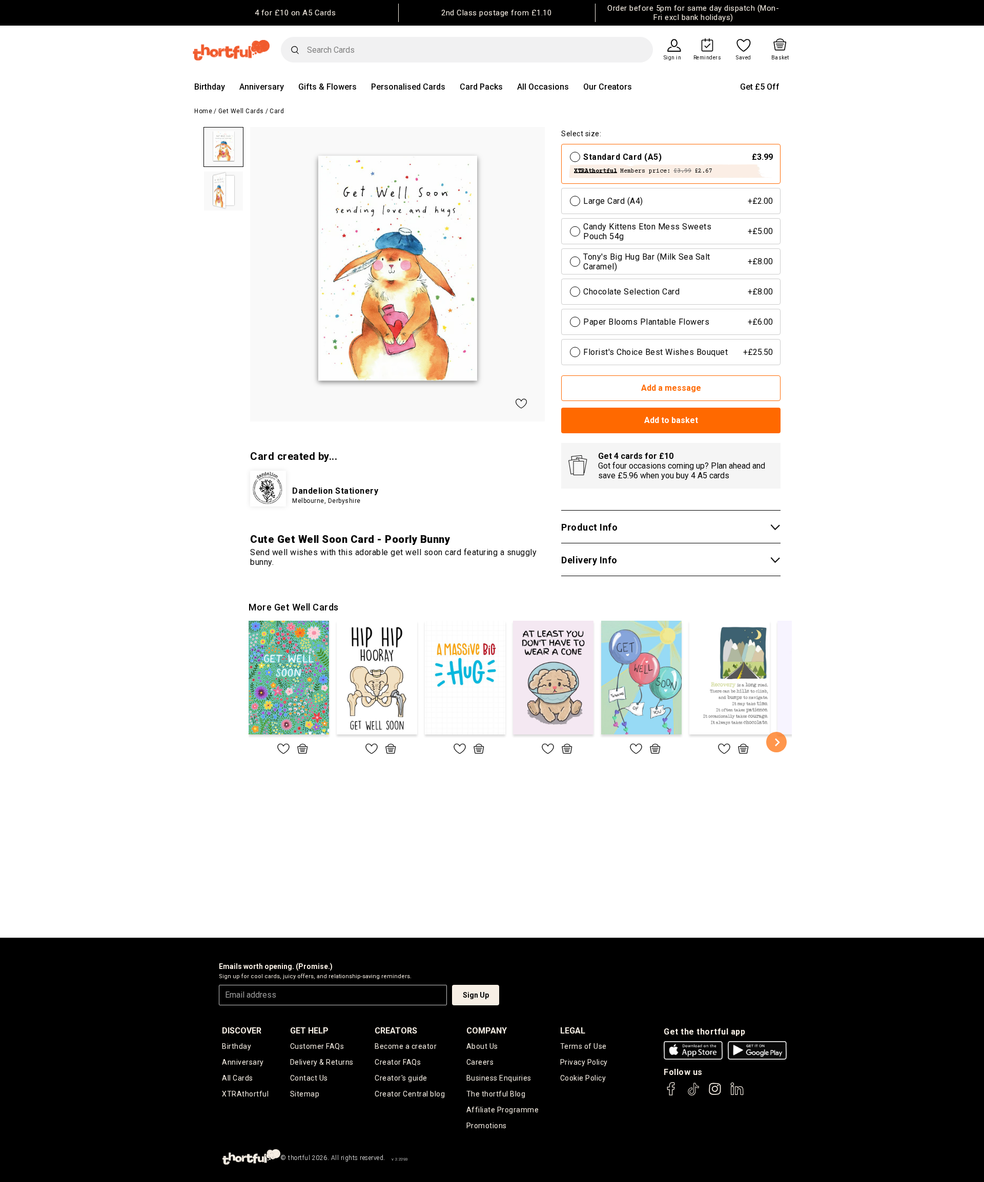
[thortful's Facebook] (671, 1094)
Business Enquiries (498, 1078)
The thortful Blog (496, 1094)
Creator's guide (401, 1078)
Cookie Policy (583, 1078)
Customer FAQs (317, 1046)
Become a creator (406, 1046)
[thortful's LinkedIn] (737, 1094)
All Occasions (543, 87)
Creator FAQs (398, 1062)
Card (277, 111)
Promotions (486, 1126)
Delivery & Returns (322, 1062)
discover (241, 1031)
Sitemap (305, 1094)
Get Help (309, 1031)
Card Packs (481, 87)
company (486, 1031)
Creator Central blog (410, 1094)
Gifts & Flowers (327, 87)
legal (572, 1031)
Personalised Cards (408, 87)
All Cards (237, 1078)
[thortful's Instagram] (715, 1094)
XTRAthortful (245, 1094)
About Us (482, 1046)
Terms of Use (583, 1046)
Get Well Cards (241, 111)
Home (203, 111)
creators (396, 1031)
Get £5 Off (760, 87)
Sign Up (476, 995)
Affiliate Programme (502, 1110)
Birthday (209, 87)
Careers (480, 1062)
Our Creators (607, 87)
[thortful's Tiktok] (693, 1094)
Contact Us (309, 1078)
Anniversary (261, 87)
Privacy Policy (584, 1062)
